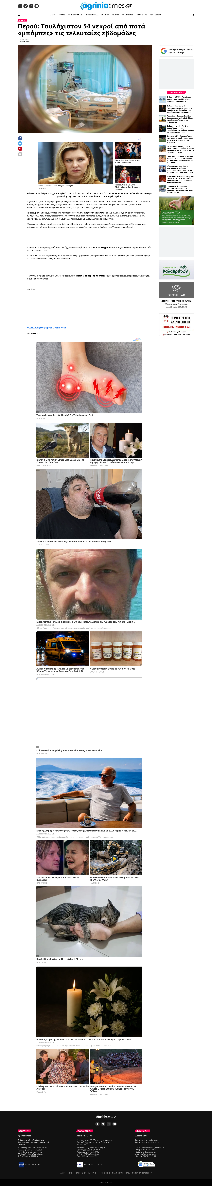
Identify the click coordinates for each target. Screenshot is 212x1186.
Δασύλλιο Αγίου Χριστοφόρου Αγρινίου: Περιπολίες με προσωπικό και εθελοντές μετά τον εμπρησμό (180, 189)
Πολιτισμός (141, 15)
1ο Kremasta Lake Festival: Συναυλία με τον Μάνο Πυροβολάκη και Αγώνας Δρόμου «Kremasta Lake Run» (180, 129)
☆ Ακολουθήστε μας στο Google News (46, 327)
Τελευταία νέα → (176, 92)
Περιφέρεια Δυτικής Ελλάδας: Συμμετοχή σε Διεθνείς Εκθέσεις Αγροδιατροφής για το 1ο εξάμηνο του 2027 (180, 119)
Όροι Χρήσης (104, 1173)
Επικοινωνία (81, 1173)
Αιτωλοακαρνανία (75, 15)
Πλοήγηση (92, 1173)
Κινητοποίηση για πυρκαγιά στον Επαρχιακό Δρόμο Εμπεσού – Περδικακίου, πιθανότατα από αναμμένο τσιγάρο (180, 149)
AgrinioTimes (25, 41)
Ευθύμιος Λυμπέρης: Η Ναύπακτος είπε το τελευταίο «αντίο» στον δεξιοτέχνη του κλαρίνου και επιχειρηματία (179, 109)
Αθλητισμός (127, 15)
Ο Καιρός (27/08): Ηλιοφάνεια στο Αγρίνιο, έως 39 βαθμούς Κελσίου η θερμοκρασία (179, 99)
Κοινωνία (105, 15)
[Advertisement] (89, 237)
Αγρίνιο (62, 15)
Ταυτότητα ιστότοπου (141, 1173)
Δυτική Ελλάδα (92, 15)
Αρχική (53, 15)
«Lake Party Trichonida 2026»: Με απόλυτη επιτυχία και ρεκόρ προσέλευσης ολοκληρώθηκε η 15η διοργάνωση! (180, 179)
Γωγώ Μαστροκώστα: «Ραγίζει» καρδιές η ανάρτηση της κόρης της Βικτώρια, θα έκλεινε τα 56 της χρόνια (180, 159)
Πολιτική (115, 15)
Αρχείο (71, 1173)
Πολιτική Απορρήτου (121, 1173)
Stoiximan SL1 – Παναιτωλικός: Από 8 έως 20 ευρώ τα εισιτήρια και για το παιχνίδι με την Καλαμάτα (180, 139)
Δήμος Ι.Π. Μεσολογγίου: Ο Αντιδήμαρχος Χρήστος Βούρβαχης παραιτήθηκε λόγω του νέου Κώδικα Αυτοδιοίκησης (180, 169)
